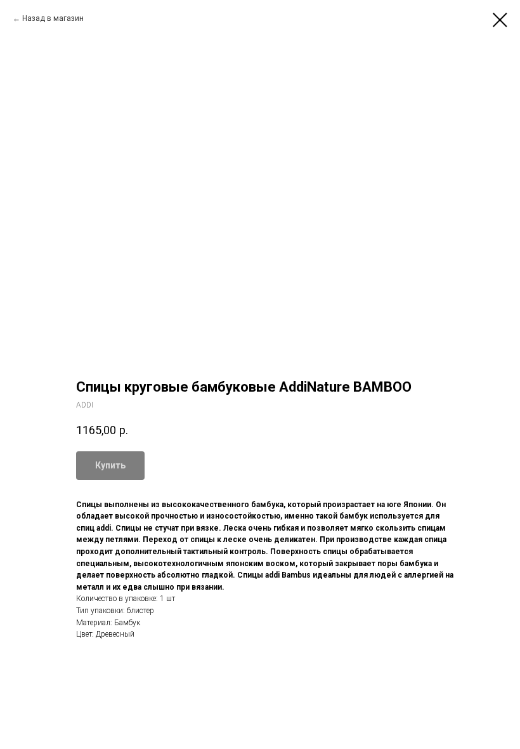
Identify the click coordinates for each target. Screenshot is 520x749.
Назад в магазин (53, 18)
